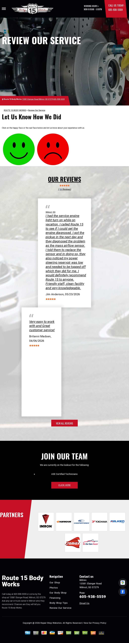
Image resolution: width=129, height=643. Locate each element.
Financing (55, 597)
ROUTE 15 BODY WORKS (15, 110)
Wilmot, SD (50, 212)
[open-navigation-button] (4, 9)
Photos (54, 587)
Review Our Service (36, 110)
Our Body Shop (58, 592)
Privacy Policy (99, 623)
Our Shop (55, 582)
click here (64, 485)
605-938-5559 (115, 10)
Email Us (84, 603)
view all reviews (64, 423)
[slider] (64, 185)
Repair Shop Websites (51, 623)
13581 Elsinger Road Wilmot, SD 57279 (37, 99)
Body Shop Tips (59, 602)
